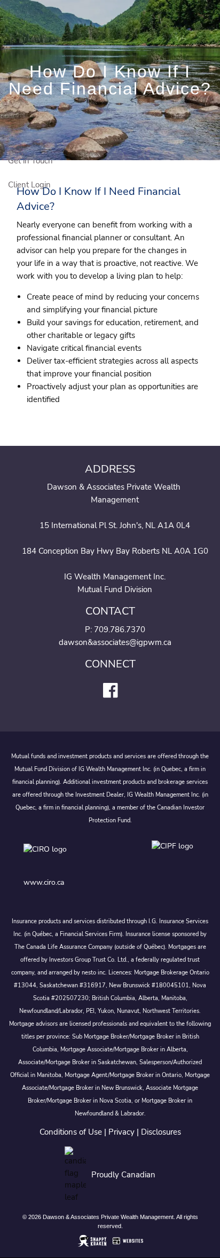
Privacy (121, 1132)
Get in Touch (30, 160)
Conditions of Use (71, 1132)
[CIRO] (76, 857)
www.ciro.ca (43, 882)
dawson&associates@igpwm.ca (115, 642)
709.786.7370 (119, 629)
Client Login (29, 184)
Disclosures (161, 1132)
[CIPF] (174, 857)
